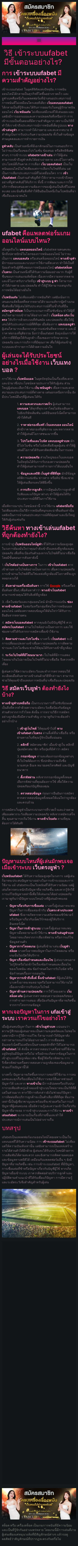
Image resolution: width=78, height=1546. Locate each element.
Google (55, 586)
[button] (39, 40)
